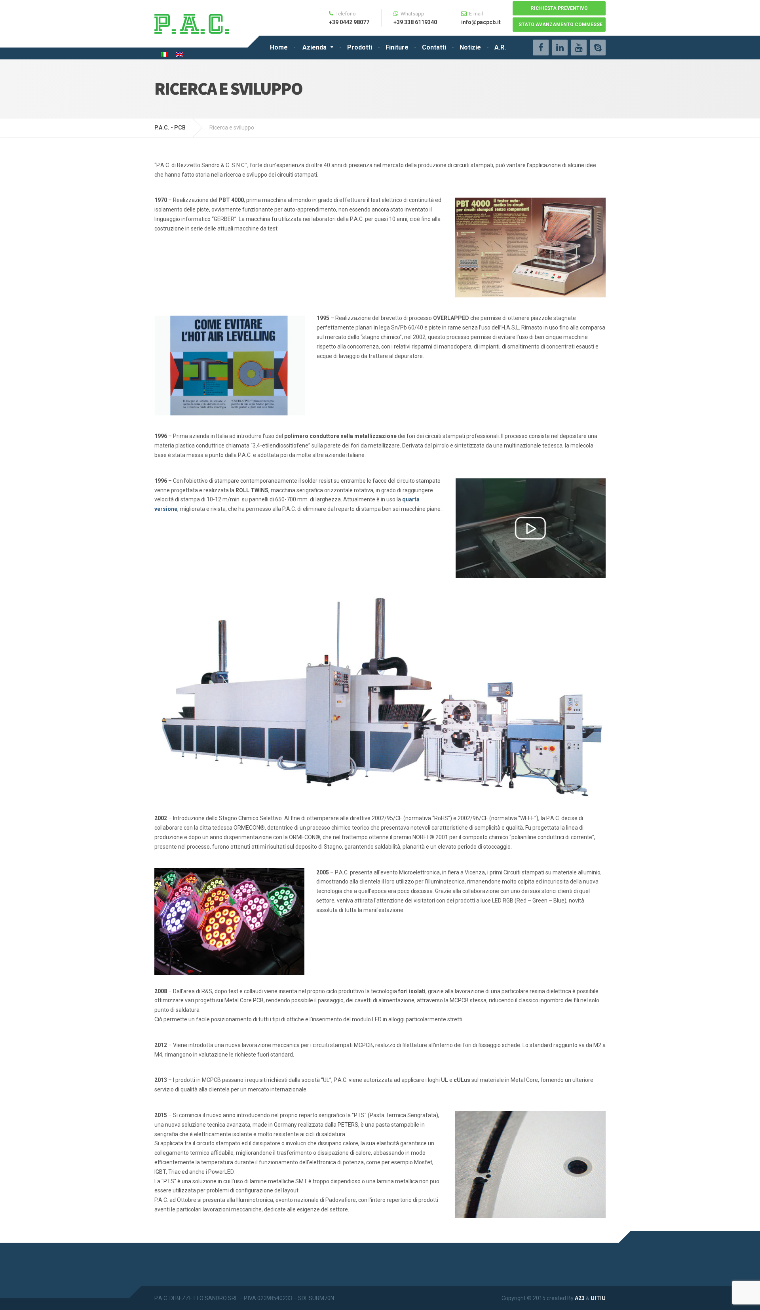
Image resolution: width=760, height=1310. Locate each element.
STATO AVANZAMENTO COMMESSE (560, 24)
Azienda (314, 47)
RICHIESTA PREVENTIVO (559, 8)
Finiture (397, 47)
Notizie (470, 47)
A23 (580, 1298)
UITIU (598, 1298)
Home (279, 47)
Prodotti (359, 47)
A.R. (500, 47)
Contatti (434, 47)
